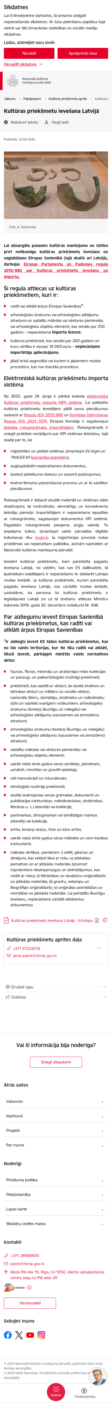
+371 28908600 (24, 1255)
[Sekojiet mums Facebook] (8, 1335)
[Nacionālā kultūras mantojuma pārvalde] (51, 86)
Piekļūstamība (18, 1194)
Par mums (15, 1145)
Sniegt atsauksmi (56, 1062)
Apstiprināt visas (83, 53)
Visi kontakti (30, 1302)
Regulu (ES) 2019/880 (43, 414)
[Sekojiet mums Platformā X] (19, 1335)
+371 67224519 (26, 948)
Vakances (14, 1101)
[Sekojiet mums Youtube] (30, 1335)
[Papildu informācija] (105, 920)
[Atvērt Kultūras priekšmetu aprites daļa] (99, 947)
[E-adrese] (14, 1287)
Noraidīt (29, 53)
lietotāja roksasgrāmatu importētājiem (39, 427)
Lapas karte (16, 1209)
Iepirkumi (14, 1115)
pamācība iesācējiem (50, 457)
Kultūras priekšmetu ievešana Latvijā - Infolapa (52, 920)
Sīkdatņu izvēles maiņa (26, 1223)
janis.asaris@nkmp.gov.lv (35, 955)
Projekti (13, 1130)
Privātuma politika (22, 1179)
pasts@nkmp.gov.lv (27, 1263)
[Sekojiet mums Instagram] (41, 1335)
